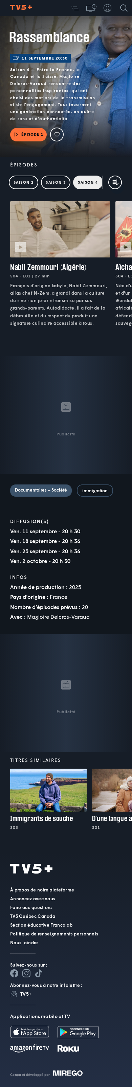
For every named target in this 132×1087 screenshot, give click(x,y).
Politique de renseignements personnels (54, 933)
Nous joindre (24, 942)
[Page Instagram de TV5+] (26, 973)
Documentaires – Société (41, 490)
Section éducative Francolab (41, 925)
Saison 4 (88, 182)
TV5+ (25, 994)
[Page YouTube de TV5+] (39, 973)
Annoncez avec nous (32, 898)
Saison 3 (56, 182)
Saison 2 (24, 182)
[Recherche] (124, 8)
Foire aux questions (31, 907)
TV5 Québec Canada (32, 916)
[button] (75, 8)
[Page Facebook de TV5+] (14, 973)
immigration (95, 490)
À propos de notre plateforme (42, 889)
